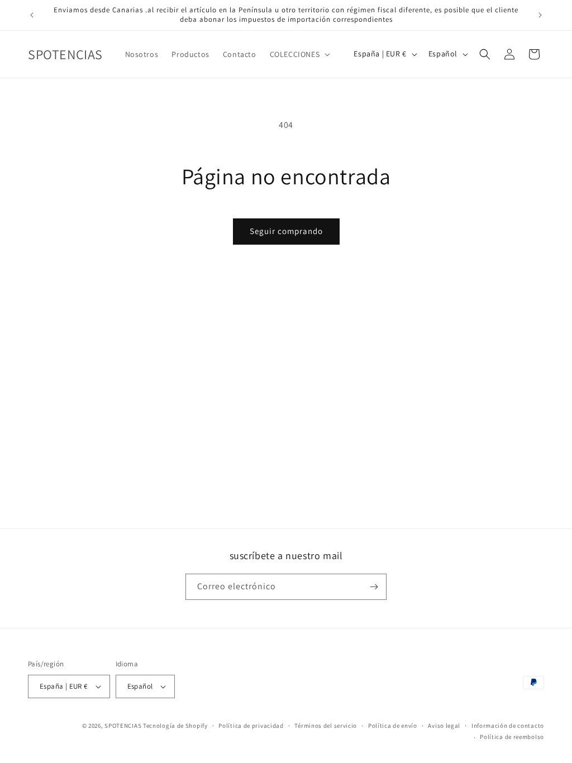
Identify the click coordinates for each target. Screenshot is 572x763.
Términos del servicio (325, 725)
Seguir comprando (286, 231)
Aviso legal (444, 725)
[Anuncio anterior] (32, 15)
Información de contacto (507, 725)
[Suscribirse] (373, 587)
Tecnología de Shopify (175, 725)
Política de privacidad (250, 725)
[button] (299, 54)
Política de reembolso (512, 737)
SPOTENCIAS (122, 725)
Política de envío (392, 725)
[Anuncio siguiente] (540, 15)
